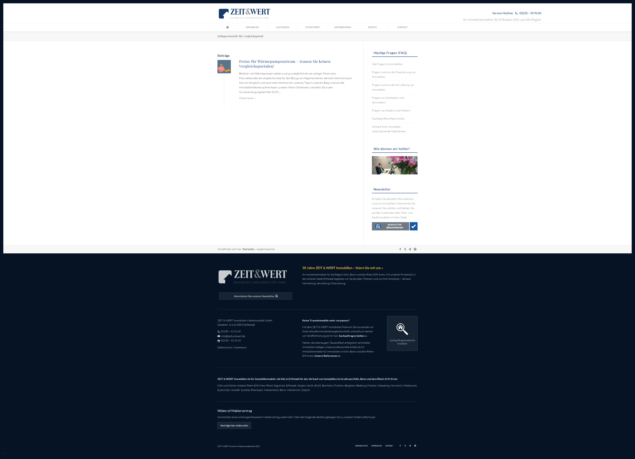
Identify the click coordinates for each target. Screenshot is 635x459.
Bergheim (350, 385)
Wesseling (383, 385)
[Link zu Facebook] (400, 249)
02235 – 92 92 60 (231, 331)
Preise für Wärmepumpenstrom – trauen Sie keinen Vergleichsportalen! (285, 64)
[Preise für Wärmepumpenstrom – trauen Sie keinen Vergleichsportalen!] (224, 66)
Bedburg (361, 385)
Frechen (372, 385)
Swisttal (245, 390)
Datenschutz (224, 347)
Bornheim (327, 385)
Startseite (248, 249)
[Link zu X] (405, 249)
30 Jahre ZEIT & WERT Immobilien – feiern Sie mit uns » (342, 268)
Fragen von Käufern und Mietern (391, 110)
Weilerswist (410, 385)
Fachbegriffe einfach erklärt (388, 118)
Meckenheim (271, 390)
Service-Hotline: (516, 13)
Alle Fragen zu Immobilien (387, 64)
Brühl (318, 385)
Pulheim (339, 385)
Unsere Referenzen (326, 355)
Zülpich (305, 390)
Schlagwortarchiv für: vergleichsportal (240, 36)
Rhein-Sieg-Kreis (275, 385)
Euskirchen (223, 390)
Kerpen (301, 385)
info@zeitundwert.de (233, 336)
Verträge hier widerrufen (234, 425)
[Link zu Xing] (410, 249)
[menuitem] (516, 13)
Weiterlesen (246, 98)
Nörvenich (396, 385)
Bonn (283, 390)
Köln (220, 385)
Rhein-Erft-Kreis (256, 385)
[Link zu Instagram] (415, 249)
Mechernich (293, 390)
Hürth (310, 385)
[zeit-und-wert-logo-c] (244, 13)
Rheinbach (257, 390)
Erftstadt (291, 385)
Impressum (240, 347)
